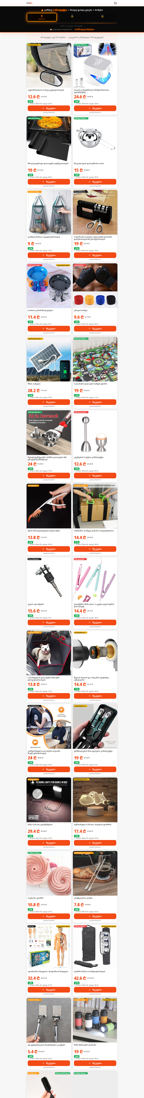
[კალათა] (115, 3)
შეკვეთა (51, 108)
